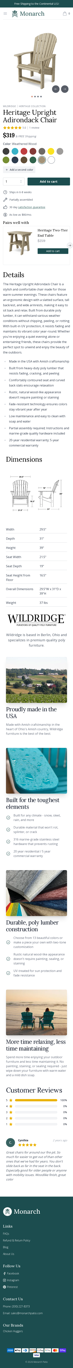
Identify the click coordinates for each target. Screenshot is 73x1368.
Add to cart (48, 181)
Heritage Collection (32, 106)
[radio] (6, 151)
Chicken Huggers (13, 1331)
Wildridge (9, 106)
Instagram (13, 1280)
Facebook (13, 1273)
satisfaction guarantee (31, 207)
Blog (5, 1247)
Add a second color (21, 169)
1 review (34, 127)
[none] (6, 151)
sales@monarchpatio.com (27, 1313)
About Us (8, 1254)
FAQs (6, 1233)
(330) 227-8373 (21, 1306)
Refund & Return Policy (16, 1240)
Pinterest (12, 1287)
